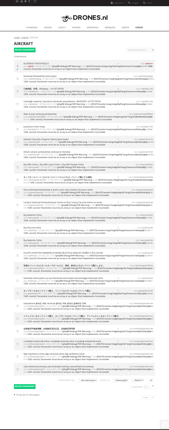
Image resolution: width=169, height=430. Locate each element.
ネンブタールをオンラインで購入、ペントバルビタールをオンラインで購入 (57, 290)
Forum (139, 27)
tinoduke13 (33, 129)
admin (31, 66)
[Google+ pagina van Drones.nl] (17, 3)
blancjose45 (33, 167)
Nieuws (48, 27)
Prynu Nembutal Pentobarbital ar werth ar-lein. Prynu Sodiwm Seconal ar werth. (58, 189)
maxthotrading (34, 78)
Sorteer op (105, 380)
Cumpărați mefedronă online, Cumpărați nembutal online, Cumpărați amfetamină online (62, 341)
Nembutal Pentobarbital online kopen (40, 76)
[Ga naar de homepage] (84, 23)
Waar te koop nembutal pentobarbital (40, 114)
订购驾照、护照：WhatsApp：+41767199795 (44, 88)
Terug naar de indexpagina (27, 394)
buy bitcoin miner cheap (34, 126)
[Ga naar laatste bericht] (152, 64)
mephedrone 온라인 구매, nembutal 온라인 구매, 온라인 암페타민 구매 (55, 303)
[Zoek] (153, 50)
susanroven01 (34, 142)
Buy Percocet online (32, 227)
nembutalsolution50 (37, 179)
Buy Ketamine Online (33, 215)
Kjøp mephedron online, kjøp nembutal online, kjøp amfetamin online (54, 354)
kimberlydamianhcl (36, 306)
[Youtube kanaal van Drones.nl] (22, 3)
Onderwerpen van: (67, 380)
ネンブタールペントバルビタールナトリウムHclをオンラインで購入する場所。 (59, 177)
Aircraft (23, 43)
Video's (62, 27)
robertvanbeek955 (36, 268)
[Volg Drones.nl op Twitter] (26, 3)
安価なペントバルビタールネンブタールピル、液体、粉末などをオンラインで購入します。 (64, 265)
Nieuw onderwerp (25, 49)
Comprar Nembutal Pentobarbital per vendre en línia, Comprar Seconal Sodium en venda (63, 202)
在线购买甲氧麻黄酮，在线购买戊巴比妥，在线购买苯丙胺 (49, 328)
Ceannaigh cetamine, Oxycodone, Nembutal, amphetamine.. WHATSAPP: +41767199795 (62, 101)
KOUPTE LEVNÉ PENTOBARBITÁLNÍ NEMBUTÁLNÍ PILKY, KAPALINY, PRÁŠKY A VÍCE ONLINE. (63, 253)
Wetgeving (92, 27)
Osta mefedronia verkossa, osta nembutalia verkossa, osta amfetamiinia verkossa (59, 366)
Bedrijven (110, 27)
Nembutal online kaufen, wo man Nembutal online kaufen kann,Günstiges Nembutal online (63, 278)
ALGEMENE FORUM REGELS (36, 63)
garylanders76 (34, 293)
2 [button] (149, 387)
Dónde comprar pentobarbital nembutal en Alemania (47, 152)
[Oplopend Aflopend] (139, 380)
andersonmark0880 (36, 116)
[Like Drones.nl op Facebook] (29, 3)
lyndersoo (32, 230)
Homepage (31, 27)
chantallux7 (33, 91)
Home (17, 37)
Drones (76, 27)
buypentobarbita (35, 192)
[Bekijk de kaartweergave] (35, 3)
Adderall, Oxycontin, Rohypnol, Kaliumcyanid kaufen (46, 139)
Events (125, 27)
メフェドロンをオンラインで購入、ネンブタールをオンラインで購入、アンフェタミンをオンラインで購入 (71, 316)
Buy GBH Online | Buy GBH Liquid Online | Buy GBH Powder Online (54, 164)
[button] (153, 387)
